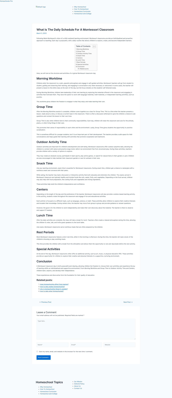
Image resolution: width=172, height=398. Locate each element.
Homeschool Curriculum (82, 11)
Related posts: (84, 68)
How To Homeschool (81, 9)
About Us (77, 386)
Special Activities (82, 64)
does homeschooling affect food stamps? (54, 284)
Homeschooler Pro (6, 1)
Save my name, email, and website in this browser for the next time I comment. (66, 351)
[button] (93, 46)
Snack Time (81, 55)
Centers (80, 58)
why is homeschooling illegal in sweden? (54, 289)
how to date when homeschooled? (52, 291)
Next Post (128, 302)
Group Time (81, 51)
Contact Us (78, 388)
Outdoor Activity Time (84, 53)
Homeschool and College (82, 14)
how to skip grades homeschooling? (52, 287)
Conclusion (80, 66)
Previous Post (45, 302)
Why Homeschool (80, 7)
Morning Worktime (83, 49)
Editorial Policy (79, 384)
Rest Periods (81, 62)
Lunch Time (81, 60)
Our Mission (78, 381)
